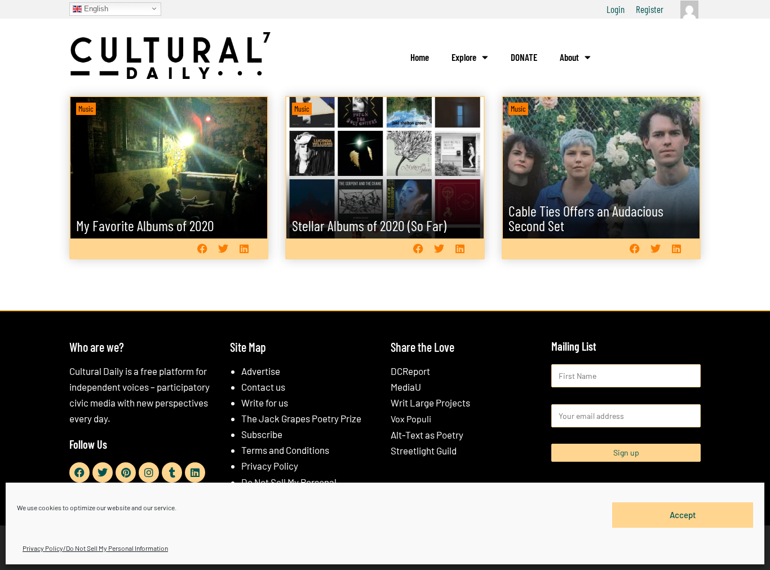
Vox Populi (411, 418)
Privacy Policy (269, 465)
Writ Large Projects (430, 402)
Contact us (263, 386)
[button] (202, 248)
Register (649, 9)
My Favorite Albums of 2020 (145, 225)
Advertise (260, 371)
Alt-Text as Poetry (427, 434)
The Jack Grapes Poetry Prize (301, 418)
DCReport (410, 371)
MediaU (406, 386)
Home (419, 57)
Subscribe (261, 434)
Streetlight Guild (424, 450)
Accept (683, 515)
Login (616, 9)
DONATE (524, 57)
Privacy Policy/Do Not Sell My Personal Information (95, 548)
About (569, 57)
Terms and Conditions (285, 450)
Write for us (264, 402)
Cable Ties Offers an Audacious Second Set (585, 218)
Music (86, 108)
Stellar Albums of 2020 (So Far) (369, 225)
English (95, 8)
